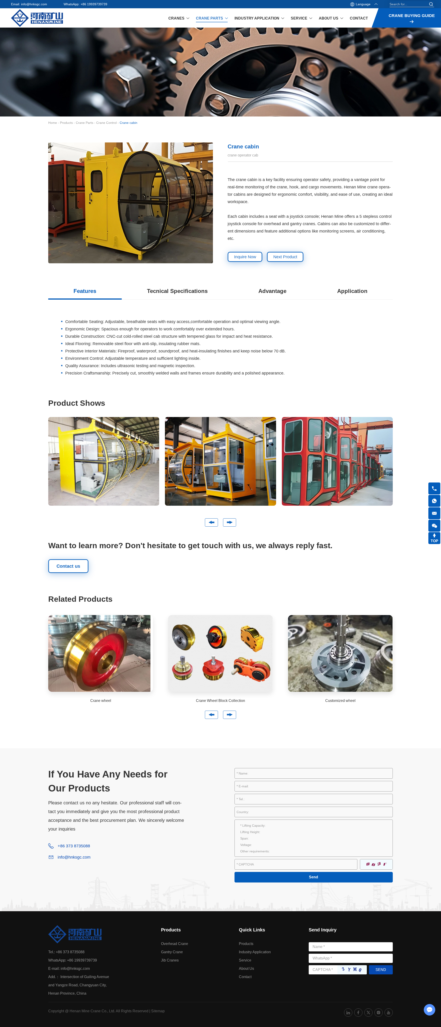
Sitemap (158, 1011)
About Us (328, 18)
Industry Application (257, 18)
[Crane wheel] (100, 653)
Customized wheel (340, 701)
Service (299, 18)
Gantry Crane (172, 952)
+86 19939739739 (94, 4)
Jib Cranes (170, 960)
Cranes (176, 18)
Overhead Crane (174, 944)
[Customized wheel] (340, 653)
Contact (359, 18)
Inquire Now (245, 257)
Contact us (68, 566)
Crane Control (106, 123)
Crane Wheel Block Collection (220, 701)
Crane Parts (209, 18)
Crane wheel (100, 701)
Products (66, 123)
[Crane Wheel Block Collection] (220, 653)
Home (52, 123)
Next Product (285, 257)
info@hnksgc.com (34, 4)
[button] (211, 522)
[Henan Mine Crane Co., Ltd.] (37, 18)
